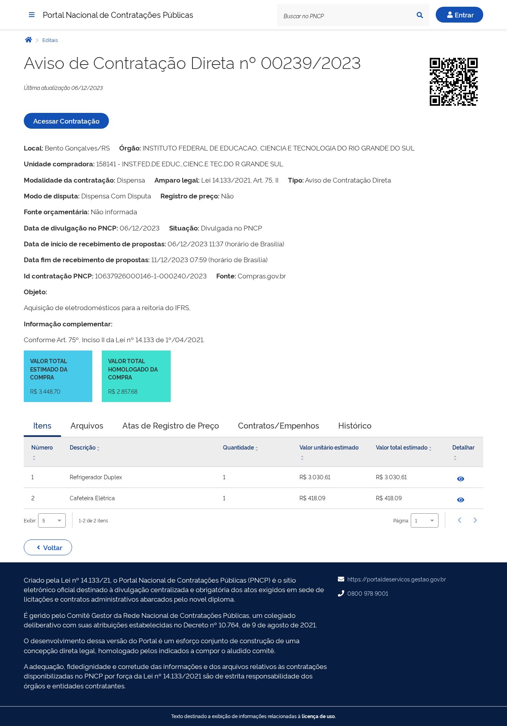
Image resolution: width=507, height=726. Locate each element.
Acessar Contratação (66, 120)
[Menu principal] (32, 15)
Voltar (52, 547)
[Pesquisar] (420, 15)
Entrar (464, 14)
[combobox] (51, 520)
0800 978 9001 (367, 593)
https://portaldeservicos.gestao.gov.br (396, 579)
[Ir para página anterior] (459, 520)
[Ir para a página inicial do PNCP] (28, 39)
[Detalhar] (460, 479)
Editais (49, 39)
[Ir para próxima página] (475, 520)
